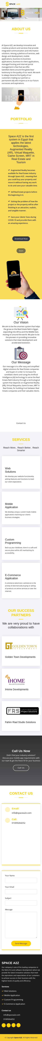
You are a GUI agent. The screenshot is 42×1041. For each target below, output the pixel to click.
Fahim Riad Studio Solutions (20, 722)
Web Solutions (10, 470)
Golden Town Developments (20, 657)
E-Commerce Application (13, 577)
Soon (21, 250)
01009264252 (9, 1019)
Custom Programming (13, 541)
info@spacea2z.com (11, 1015)
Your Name (10, 875)
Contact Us (21, 423)
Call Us (21, 768)
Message (8, 909)
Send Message (21, 943)
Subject (8, 898)
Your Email (9, 887)
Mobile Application (11, 505)
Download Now (21, 239)
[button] (3, 13)
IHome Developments (16, 689)
